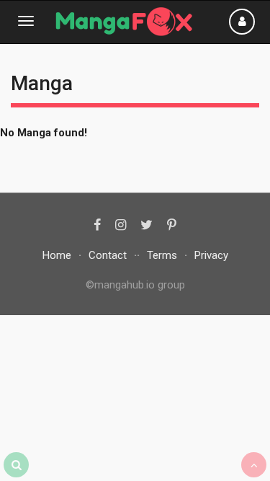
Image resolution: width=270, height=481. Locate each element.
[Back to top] (253, 464)
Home (56, 255)
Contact (108, 255)
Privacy (211, 255)
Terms (162, 255)
